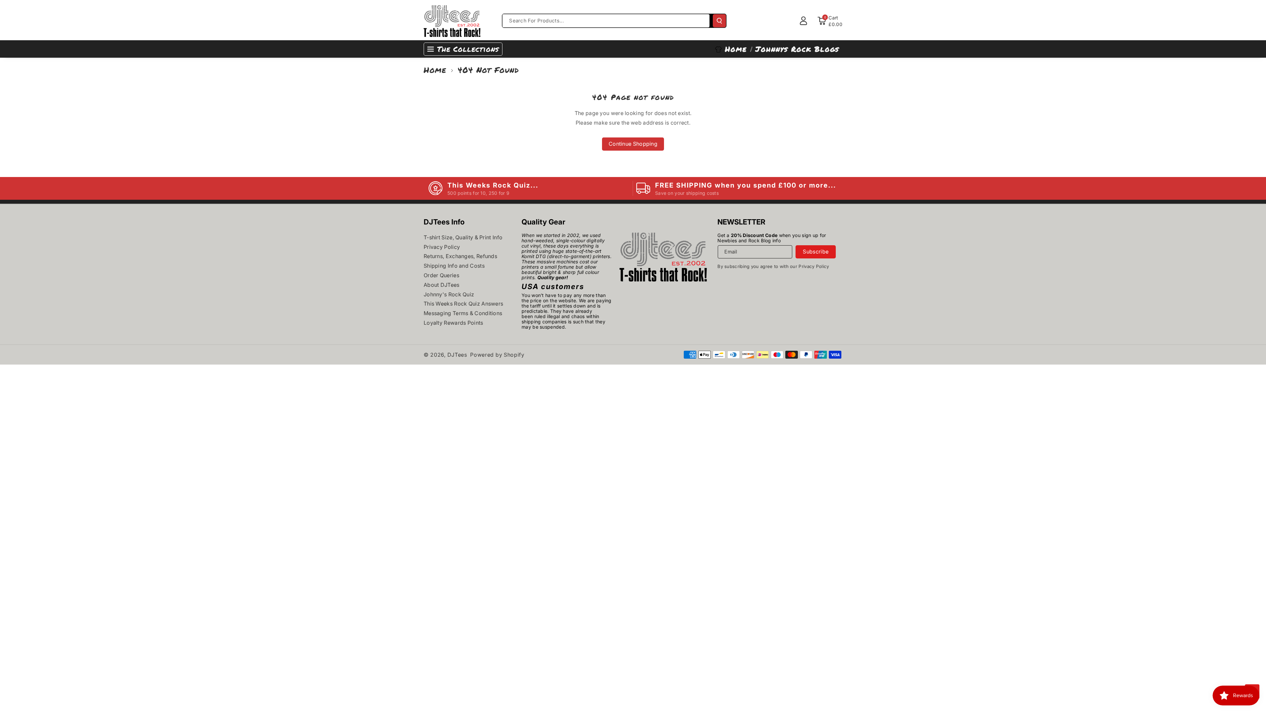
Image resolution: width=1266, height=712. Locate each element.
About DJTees (442, 285)
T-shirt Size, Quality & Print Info (463, 237)
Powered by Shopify (497, 354)
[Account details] (803, 21)
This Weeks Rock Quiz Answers (463, 303)
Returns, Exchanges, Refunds (460, 256)
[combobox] (605, 20)
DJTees (457, 354)
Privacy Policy (442, 247)
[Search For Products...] (719, 20)
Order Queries (441, 275)
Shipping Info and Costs (454, 265)
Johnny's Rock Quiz (449, 294)
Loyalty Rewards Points (453, 322)
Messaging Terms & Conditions (463, 313)
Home (435, 69)
